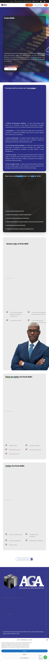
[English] (45, 1)
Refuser (24, 654)
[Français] (41, 1)
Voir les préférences (24, 658)
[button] (47, 640)
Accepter (24, 650)
